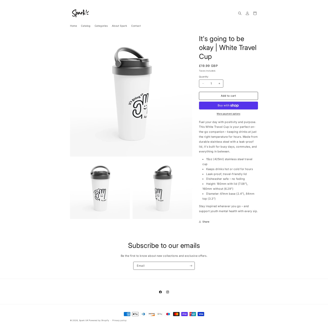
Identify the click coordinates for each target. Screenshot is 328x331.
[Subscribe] (191, 266)
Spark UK (83, 320)
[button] (240, 13)
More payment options (228, 113)
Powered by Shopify (99, 320)
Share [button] (205, 221)
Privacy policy (119, 320)
